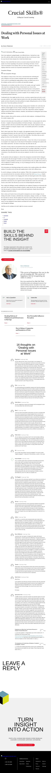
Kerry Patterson (25, 265)
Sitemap (44, 766)
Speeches (28, 761)
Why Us (44, 761)
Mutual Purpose (37, 174)
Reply (27, 359)
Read (5, 322)
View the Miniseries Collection (25, 744)
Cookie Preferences (28, 765)
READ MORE (43, 90)
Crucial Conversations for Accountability (10, 24)
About (37, 758)
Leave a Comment (8, 259)
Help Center (22, 763)
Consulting (21, 761)
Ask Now (8, 303)
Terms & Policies (37, 767)
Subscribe (33, 303)
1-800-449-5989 (8, 764)
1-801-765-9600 (8, 762)
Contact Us (38, 761)
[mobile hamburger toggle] (49, 1)
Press (37, 763)
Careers (44, 763)
